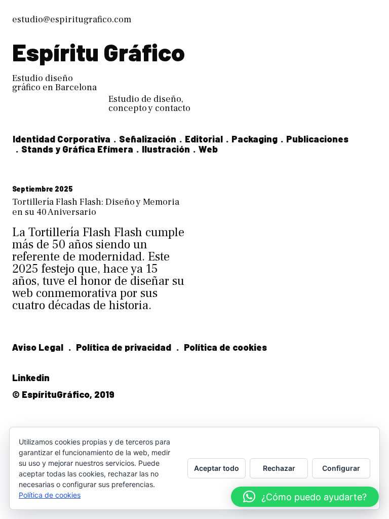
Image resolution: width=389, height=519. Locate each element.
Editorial (204, 139)
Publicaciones (317, 139)
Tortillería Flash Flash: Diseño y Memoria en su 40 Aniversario (95, 207)
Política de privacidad (123, 347)
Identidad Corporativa (61, 139)
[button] (305, 497)
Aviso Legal (37, 347)
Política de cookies (225, 347)
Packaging (254, 139)
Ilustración (166, 149)
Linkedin (31, 377)
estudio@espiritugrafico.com (71, 19)
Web (208, 149)
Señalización (147, 139)
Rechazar (279, 468)
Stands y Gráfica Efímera (77, 149)
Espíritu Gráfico (98, 51)
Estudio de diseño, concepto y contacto (149, 103)
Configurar (341, 468)
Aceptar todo (216, 468)
